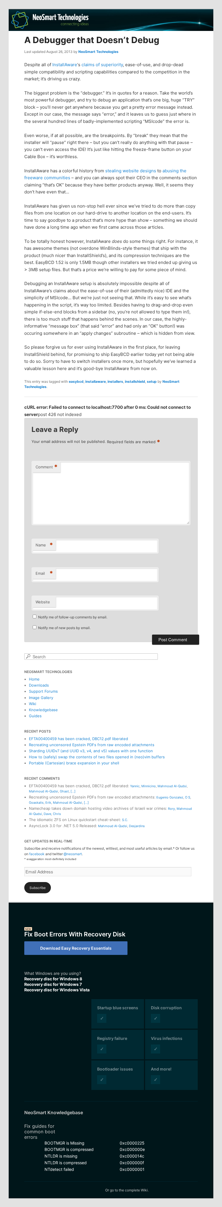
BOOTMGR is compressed (69, 1149)
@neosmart (73, 854)
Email (44, 573)
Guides (35, 716)
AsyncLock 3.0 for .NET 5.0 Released (62, 825)
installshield (135, 381)
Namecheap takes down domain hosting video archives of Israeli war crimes (97, 808)
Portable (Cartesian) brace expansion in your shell (74, 763)
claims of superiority (102, 64)
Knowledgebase (43, 709)
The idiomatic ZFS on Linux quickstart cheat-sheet (74, 819)
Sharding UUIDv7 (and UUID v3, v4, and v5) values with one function (91, 750)
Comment (47, 467)
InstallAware (64, 64)
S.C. (125, 820)
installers (115, 381)
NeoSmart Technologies (98, 51)
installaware (95, 381)
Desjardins (137, 826)
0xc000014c (132, 1156)
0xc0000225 (132, 1143)
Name (44, 545)
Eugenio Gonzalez (169, 797)
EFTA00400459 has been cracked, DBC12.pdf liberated (78, 738)
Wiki (32, 703)
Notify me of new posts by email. (64, 628)
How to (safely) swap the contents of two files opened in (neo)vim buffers (97, 757)
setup (152, 381)
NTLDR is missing (61, 1156)
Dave (47, 814)
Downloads (39, 685)
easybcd (76, 381)
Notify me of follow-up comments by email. (72, 617)
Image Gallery (41, 697)
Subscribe (37, 888)
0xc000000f (132, 1162)
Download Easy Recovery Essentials (76, 948)
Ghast (64, 791)
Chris (57, 814)
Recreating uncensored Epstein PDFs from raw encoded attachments (91, 744)
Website (43, 602)
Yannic (135, 786)
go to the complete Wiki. (129, 1190)
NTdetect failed (59, 1169)
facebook (37, 854)
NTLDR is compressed (66, 1162)
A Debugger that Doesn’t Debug (91, 40)
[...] (73, 791)
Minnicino (148, 786)
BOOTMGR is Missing (64, 1143)
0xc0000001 (132, 1169)
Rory (171, 809)
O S (187, 797)
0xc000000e (132, 1149)
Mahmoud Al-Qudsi (172, 786)
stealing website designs (130, 170)
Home (34, 679)
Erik (48, 803)
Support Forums (43, 691)
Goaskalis (36, 803)
